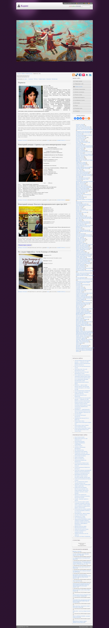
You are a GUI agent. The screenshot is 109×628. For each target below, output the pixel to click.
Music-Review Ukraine (80, 437)
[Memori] (83, 75)
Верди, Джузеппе (80, 157)
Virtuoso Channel (78, 445)
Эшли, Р (78, 344)
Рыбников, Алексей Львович (82, 284)
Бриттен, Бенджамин (81, 150)
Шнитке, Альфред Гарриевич (82, 324)
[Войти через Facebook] (80, 118)
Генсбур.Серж (79, 166)
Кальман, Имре (79, 193)
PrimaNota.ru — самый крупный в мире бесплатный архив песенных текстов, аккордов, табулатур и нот (82, 411)
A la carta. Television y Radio (81, 514)
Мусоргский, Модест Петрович (83, 248)
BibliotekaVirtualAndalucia (80, 527)
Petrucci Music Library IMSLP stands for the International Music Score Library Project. (82, 430)
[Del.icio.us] (77, 75)
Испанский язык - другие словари (82, 513)
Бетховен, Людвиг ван (81, 141)
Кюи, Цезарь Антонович (81, 212)
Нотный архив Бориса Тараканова (82, 390)
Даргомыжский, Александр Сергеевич (84, 181)
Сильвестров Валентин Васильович (84, 293)
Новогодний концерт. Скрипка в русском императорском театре (42, 145)
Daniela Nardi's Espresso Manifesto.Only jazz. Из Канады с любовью (82, 595)
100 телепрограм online (80, 517)
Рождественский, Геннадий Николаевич (85, 275)
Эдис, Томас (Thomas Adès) (82, 340)
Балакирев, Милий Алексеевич (83, 132)
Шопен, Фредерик (80, 320)
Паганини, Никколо (80, 251)
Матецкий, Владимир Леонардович (84, 236)
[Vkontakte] (87, 75)
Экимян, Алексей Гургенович (82, 342)
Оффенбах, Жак (79, 250)
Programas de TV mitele (80, 516)
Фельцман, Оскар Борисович (82, 345)
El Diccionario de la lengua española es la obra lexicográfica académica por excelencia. (83, 511)
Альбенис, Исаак (80, 124)
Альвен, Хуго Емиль (80, 125)
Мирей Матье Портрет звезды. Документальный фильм (80, 622)
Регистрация (80, 3)
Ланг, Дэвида (79, 213)
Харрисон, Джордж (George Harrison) (84, 308)
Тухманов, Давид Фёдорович (82, 304)
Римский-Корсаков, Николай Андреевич (85, 270)
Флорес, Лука (79, 307)
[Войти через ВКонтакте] (78, 118)
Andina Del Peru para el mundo (81, 529)
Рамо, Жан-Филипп (80, 267)
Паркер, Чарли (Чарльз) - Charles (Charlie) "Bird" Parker (83, 257)
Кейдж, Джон (79, 195)
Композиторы (29, 73)
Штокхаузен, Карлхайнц (81, 323)
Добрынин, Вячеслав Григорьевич (83, 189)
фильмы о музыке (22, 140)
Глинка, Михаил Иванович (82, 173)
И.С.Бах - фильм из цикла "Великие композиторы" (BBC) (81, 554)
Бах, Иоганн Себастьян (81, 137)
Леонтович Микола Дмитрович (83, 217)
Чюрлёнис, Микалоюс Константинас (84, 339)
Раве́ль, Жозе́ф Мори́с (81, 265)
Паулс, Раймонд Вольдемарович (83, 258)
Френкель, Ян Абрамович (81, 346)
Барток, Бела (79, 134)
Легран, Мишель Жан (81, 216)
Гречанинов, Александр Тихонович (84, 174)
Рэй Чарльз (78, 286)
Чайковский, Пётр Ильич (81, 337)
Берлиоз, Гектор (79, 139)
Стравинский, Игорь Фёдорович (83, 300)
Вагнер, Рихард (79, 153)
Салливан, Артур (80, 287)
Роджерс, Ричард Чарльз (81, 274)
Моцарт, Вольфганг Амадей (82, 245)
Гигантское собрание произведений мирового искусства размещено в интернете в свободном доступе (83, 472)
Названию (30, 79)
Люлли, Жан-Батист (80, 224)
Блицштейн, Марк (80, 144)
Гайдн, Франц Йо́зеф (80, 163)
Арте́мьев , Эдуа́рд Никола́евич (83, 128)
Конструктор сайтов (83, 626)
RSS (91, 3)
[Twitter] (90, 75)
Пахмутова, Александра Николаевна (84, 259)
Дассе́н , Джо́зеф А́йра (81, 182)
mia (48, 140)
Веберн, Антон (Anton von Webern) (84, 154)
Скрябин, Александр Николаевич (83, 296)
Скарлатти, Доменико (81, 295)
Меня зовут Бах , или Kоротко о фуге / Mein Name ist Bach (81, 607)
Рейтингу (36, 79)
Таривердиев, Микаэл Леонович (83, 302)
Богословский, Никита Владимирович (84, 145)
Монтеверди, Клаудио (81, 243)
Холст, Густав (79, 315)
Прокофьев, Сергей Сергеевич (83, 263)
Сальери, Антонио (80, 288)
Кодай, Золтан (79, 198)
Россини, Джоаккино (80, 277)
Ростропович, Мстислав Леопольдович (84, 279)
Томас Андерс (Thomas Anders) (83, 126)
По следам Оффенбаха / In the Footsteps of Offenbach (38, 252)
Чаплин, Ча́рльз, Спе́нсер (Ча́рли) (83, 336)
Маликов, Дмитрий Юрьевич (82, 230)
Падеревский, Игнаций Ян (82, 252)
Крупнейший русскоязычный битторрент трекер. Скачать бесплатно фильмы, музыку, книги (82, 476)
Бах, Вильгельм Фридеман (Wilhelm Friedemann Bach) (84, 136)
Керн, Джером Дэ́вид (80, 197)
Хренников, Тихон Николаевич (83, 317)
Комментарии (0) (61, 140)
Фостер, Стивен (79, 306)
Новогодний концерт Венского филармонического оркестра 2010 (42, 204)
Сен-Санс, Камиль (80, 290)
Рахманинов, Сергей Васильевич (83, 268)
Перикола (21, 83)
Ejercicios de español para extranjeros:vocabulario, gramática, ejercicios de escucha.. (82, 496)
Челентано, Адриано (80, 338)
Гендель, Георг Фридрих (81, 164)
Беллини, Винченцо (80, 138)
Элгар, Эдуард (79, 343)
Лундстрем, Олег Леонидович (82, 223)
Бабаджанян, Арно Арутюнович (83, 131)
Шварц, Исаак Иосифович (82, 319)
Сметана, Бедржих (80, 299)
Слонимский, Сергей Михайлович (83, 298)
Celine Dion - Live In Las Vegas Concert (81, 611)
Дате (26, 79)
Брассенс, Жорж (79, 149)
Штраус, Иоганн (79, 327)
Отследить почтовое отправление (82, 536)
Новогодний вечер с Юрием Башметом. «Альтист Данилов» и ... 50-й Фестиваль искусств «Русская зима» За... (82, 563)
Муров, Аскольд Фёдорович (82, 246)
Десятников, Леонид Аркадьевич (83, 187)
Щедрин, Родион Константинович (83, 331)
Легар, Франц (79, 214)
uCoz (91, 626)
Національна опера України (81, 451)
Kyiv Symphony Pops (79, 450)
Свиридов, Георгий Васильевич (83, 289)
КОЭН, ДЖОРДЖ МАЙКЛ (81, 204)
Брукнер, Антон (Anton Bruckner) (83, 151)
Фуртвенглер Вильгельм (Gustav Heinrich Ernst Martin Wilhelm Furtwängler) (85, 348)
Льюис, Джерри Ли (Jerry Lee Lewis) (84, 225)
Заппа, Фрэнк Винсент (81, 192)
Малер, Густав (79, 229)
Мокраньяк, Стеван (80, 240)
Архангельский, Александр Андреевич (84, 129)
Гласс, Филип (79, 169)
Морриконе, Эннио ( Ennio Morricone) (84, 244)
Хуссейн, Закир (79, 318)
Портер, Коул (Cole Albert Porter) (83, 262)
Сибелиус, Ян (79, 292)
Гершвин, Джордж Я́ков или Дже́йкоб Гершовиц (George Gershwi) (84, 168)
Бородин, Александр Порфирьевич (84, 147)
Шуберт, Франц (79, 328)
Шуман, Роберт (79, 330)
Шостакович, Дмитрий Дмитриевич (84, 321)
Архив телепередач (79, 457)
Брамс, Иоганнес (80, 148)
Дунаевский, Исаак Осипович (82, 191)
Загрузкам (48, 79)
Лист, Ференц (79, 220)
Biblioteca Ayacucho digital (80, 526)
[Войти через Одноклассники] (89, 118)
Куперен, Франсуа (80, 208)
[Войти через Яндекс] (83, 118)
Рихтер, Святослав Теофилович (83, 273)
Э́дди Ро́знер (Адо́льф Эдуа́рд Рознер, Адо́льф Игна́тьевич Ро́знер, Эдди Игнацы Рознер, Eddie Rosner (84, 333)
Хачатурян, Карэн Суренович (82, 311)
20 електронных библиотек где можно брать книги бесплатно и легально (82, 465)
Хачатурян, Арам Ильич (81, 310)
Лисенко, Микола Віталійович (82, 221)
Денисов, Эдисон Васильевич (82, 186)
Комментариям (42, 79)
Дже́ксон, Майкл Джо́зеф (81, 188)
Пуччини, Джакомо (80, 264)
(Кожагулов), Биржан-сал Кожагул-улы (84, 199)
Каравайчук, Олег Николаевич (82, 194)
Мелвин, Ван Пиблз (80, 238)
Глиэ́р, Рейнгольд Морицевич (82, 172)
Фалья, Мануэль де (80, 305)
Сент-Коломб (79, 301)
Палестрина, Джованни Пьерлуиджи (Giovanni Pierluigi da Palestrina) (84, 255)
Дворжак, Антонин (80, 183)
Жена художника (76, 580)
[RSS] (73, 75)
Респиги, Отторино (80, 269)
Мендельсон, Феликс (80, 239)
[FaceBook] (80, 75)
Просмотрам (54, 79)
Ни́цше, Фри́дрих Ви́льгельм (82, 249)
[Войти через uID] (75, 118)
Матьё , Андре (79, 237)
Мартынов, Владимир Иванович (83, 234)
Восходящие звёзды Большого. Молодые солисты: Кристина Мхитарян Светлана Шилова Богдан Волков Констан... (82, 576)
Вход (86, 3)
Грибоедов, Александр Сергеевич (83, 175)
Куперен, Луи (79, 207)
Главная (19, 73)
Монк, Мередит (79, 242)
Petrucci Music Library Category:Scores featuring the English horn (83, 422)
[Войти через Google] (86, 118)
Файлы (23, 73)
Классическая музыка (79, 441)
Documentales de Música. (80, 455)
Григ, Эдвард (79, 176)
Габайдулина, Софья (81, 162)
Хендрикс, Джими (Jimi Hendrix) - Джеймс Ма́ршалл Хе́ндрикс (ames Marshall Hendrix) (84, 313)
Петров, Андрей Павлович (82, 261)
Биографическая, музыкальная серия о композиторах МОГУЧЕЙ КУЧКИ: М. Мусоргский (82, 601)
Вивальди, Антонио (80, 158)
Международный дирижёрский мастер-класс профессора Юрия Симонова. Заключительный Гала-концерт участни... (82, 585)
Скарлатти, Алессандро (81, 294)
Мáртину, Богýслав (80, 233)
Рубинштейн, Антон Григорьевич (83, 281)
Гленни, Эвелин (79, 170)
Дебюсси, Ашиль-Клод (81, 185)
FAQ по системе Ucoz (79, 458)
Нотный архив (78, 413)
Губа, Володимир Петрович (82, 178)
